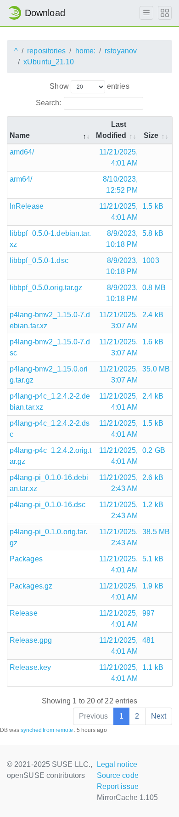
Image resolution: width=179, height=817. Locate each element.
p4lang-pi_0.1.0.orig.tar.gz (49, 537)
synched (31, 730)
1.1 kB (152, 667)
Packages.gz (31, 586)
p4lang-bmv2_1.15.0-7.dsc (50, 347)
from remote (58, 730)
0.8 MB (154, 287)
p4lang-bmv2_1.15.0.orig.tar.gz (49, 374)
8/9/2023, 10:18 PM (122, 238)
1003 (150, 260)
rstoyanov (121, 51)
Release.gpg (31, 640)
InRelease (27, 206)
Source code (118, 775)
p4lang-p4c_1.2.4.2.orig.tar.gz (50, 455)
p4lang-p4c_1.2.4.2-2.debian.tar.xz (50, 401)
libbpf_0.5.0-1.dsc (39, 260)
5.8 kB (152, 233)
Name (20, 135)
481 (148, 640)
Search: (49, 103)
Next (158, 716)
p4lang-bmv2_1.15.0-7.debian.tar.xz (50, 320)
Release (24, 613)
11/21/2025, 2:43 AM (118, 483)
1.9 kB (152, 586)
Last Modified (111, 129)
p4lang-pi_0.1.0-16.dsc (47, 504)
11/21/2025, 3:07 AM (118, 320)
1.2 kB (152, 504)
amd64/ (22, 152)
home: (85, 51)
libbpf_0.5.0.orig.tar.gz (46, 287)
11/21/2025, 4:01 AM (118, 157)
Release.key (30, 667)
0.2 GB (153, 450)
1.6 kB (152, 342)
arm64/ (21, 179)
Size (151, 135)
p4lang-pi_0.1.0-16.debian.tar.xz (49, 483)
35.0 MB (156, 369)
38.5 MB (156, 532)
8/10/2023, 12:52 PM (120, 184)
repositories (46, 51)
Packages (26, 559)
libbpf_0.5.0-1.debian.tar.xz (50, 238)
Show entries (89, 86)
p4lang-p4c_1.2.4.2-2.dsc (50, 428)
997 (148, 613)
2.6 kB (152, 477)
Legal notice (117, 764)
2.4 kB (152, 315)
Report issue (118, 786)
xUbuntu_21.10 (48, 62)
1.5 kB (152, 206)
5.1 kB (152, 559)
